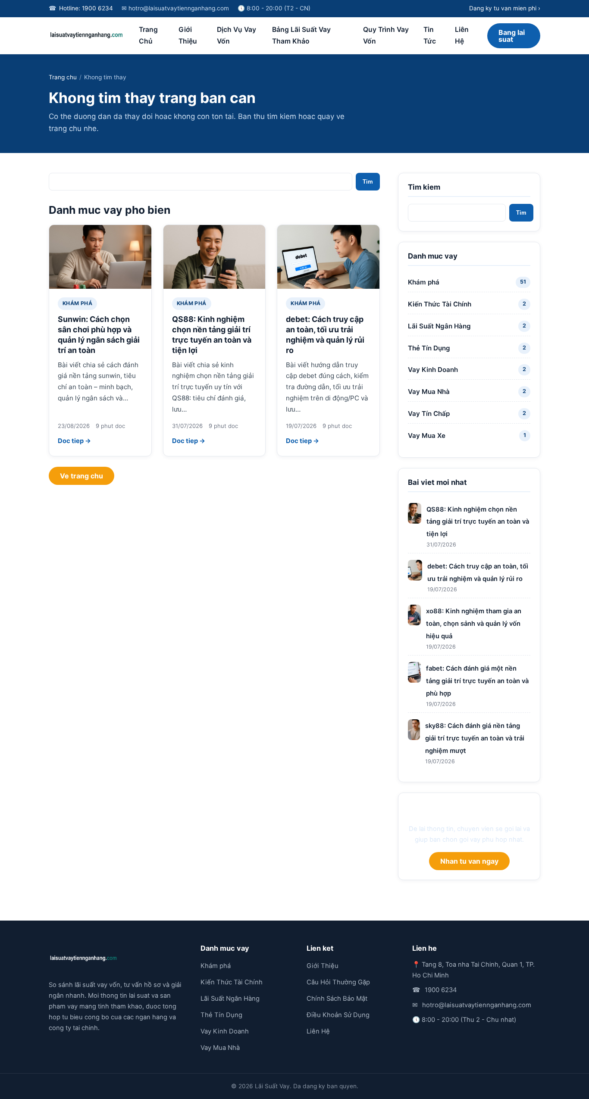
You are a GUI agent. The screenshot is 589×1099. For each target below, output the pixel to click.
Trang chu (63, 77)
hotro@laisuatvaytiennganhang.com (476, 1005)
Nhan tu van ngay (469, 861)
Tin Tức (429, 35)
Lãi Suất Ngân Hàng (230, 998)
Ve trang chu (81, 475)
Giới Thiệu (188, 35)
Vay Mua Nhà (220, 1048)
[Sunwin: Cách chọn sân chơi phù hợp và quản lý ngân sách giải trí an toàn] (100, 257)
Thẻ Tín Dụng (221, 1015)
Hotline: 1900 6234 (86, 8)
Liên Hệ (462, 35)
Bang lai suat (511, 36)
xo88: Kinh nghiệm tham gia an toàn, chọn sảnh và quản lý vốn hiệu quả (473, 623)
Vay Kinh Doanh (225, 1031)
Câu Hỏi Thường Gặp (338, 982)
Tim (368, 181)
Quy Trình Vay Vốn (386, 35)
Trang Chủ (148, 35)
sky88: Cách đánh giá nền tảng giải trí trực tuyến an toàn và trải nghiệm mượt (474, 738)
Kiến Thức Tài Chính (232, 982)
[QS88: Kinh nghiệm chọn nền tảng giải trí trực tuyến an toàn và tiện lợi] (214, 257)
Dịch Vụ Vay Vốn (236, 35)
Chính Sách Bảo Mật (337, 998)
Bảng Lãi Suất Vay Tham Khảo (301, 35)
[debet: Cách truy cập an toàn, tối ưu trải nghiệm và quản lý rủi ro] (328, 257)
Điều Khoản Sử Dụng (338, 1015)
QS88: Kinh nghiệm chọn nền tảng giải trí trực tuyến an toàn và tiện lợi (477, 522)
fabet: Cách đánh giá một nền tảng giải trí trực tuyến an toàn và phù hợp (477, 681)
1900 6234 (441, 990)
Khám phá (77, 303)
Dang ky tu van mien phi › (504, 8)
